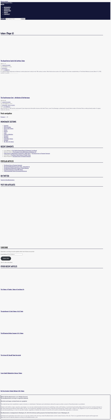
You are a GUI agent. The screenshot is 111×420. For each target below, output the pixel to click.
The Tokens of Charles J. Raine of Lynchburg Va (12, 289)
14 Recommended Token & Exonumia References (15, 171)
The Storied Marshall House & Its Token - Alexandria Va (17, 166)
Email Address (4, 254)
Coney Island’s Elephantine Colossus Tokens (11, 373)
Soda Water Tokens (8, 139)
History (5, 130)
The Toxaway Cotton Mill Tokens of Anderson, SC (24, 152)
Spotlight (6, 140)
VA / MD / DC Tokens (9, 141)
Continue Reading (13, 73)
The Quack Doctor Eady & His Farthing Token (13, 61)
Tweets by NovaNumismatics (7, 180)
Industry (6, 131)
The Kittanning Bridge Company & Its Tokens (12, 333)
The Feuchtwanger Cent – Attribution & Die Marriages (15, 98)
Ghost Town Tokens (8, 128)
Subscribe (6, 258)
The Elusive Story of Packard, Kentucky (41, 153)
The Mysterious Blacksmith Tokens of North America (16, 168)
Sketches (6, 137)
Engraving (4, 105)
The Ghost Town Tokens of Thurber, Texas (21, 155)
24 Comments (6, 106)
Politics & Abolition (8, 134)
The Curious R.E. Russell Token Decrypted (11, 355)
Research (4, 68)
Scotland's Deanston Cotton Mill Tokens (13, 169)
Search (3, 19)
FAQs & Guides (11, 105)
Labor (5, 133)
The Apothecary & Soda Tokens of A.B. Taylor (12, 311)
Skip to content (4, 1)
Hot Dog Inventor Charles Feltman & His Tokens (12, 391)
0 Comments (6, 70)
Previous (3, 117)
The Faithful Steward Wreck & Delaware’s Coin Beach (24, 150)
